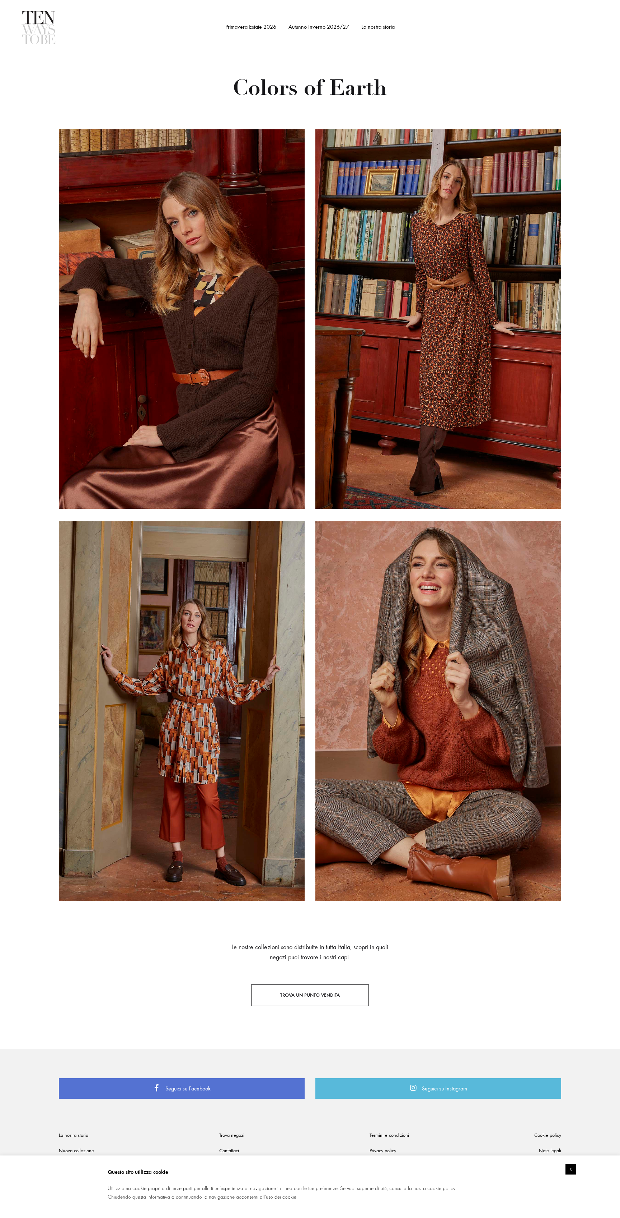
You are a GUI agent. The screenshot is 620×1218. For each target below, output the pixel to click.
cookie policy (441, 1188)
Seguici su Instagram (444, 1088)
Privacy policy (383, 1151)
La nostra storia (378, 26)
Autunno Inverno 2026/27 (318, 26)
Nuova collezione (76, 1151)
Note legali (550, 1151)
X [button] (571, 1169)
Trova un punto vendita (310, 995)
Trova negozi (231, 1135)
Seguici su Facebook (187, 1088)
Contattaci (229, 1151)
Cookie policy (547, 1135)
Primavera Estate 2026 (250, 26)
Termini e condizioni (389, 1135)
